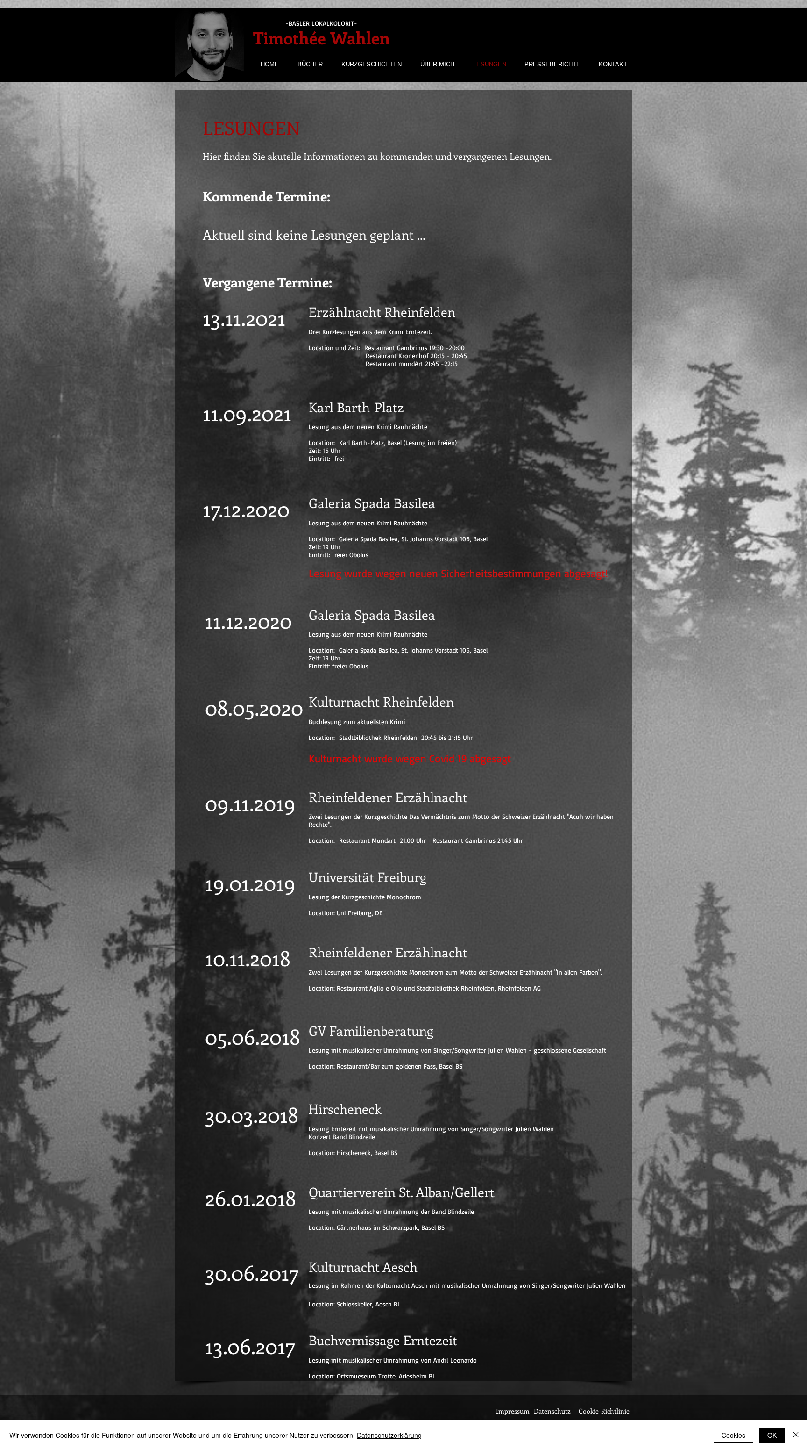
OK (772, 1435)
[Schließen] (795, 1435)
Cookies (733, 1435)
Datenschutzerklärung (389, 1435)
